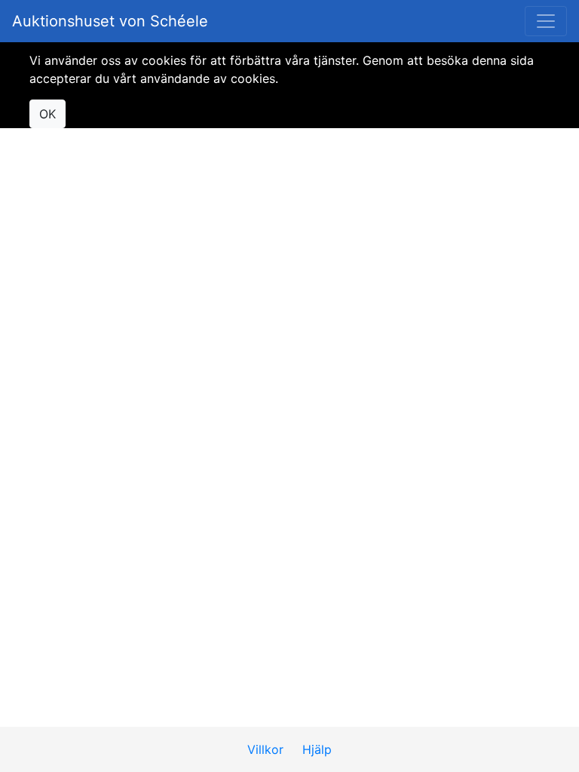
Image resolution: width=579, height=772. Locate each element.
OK (47, 113)
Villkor (265, 749)
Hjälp (317, 749)
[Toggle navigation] (546, 21)
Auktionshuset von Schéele (110, 21)
